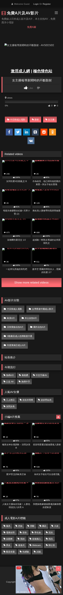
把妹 (20, 526)
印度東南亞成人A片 (16, 345)
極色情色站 (42, 71)
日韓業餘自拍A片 (15, 327)
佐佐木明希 (27, 400)
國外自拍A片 (39, 327)
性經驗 (25, 551)
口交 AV (10, 381)
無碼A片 (10, 375)
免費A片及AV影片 (22, 13)
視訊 (50, 539)
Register (47, 4)
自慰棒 (9, 539)
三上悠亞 (10, 400)
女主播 (51, 119)
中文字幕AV (41, 375)
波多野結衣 (46, 400)
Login (36, 4)
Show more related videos (31, 282)
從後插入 (36, 539)
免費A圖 (31, 27)
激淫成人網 (20, 71)
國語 (44, 526)
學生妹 (37, 532)
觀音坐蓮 (10, 551)
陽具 (8, 526)
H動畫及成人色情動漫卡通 (19, 336)
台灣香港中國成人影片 (42, 309)
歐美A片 (11, 318)
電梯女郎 (10, 532)
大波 (56, 526)
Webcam (36, 545)
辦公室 (51, 545)
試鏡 (39, 551)
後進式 (21, 545)
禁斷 (32, 526)
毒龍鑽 (25, 375)
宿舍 (24, 532)
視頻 (22, 539)
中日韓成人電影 (17, 119)
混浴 (50, 532)
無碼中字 (25, 381)
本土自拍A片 (31, 318)
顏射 (37, 119)
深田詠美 (10, 406)
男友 (8, 545)
